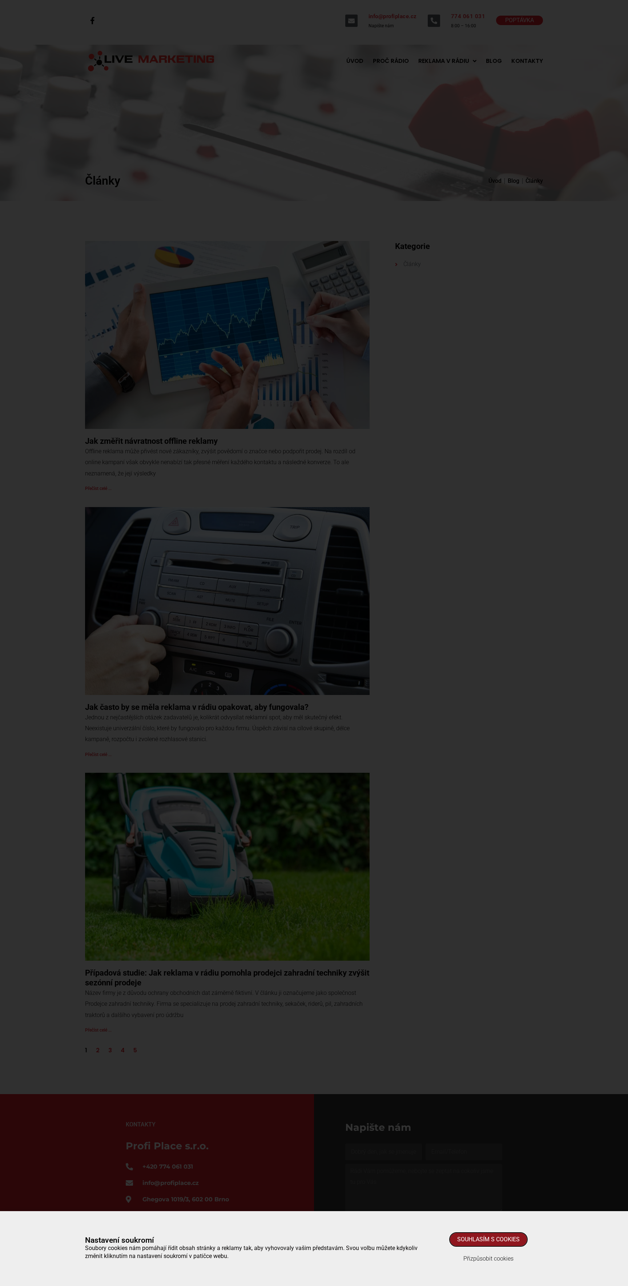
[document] (314, 643)
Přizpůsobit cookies (488, 1258)
